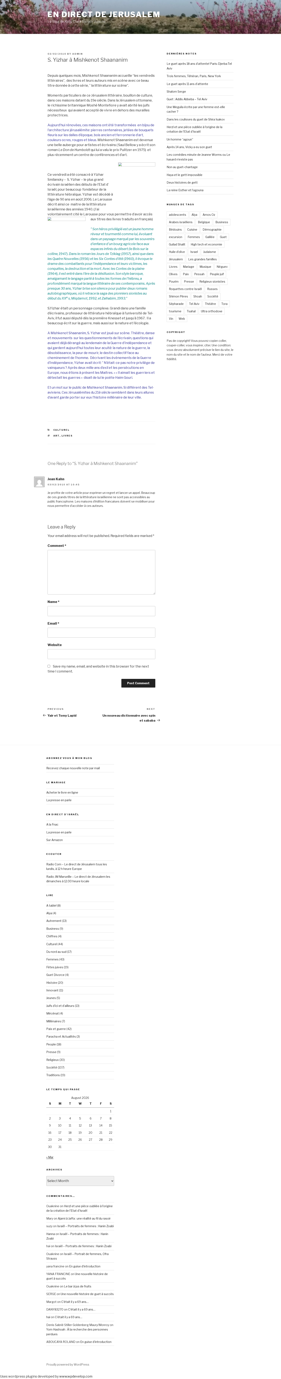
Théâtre (210, 304)
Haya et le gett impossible (184, 175)
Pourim (174, 281)
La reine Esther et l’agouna (185, 190)
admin (77, 53)
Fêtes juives (54, 967)
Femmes (194, 237)
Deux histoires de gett (182, 182)
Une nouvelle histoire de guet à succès (87, 1294)
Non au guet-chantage (182, 167)
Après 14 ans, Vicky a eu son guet (189, 147)
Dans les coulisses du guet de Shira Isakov (196, 119)
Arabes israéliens (181, 222)
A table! (51, 905)
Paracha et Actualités (61, 1036)
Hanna (50, 1234)
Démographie (212, 229)
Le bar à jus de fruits (77, 1286)
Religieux (52, 1060)
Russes (212, 289)
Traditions (53, 1075)
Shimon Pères (178, 296)
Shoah (197, 296)
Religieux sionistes (212, 281)
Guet (223, 237)
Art (56, 435)
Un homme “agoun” (180, 139)
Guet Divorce (55, 975)
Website (55, 645)
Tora (224, 304)
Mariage (188, 266)
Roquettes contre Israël (185, 289)
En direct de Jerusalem (104, 14)
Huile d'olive (177, 252)
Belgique (204, 222)
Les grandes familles (202, 259)
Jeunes (51, 998)
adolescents (177, 214)
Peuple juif (217, 274)
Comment (57, 546)
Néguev (222, 266)
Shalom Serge (176, 91)
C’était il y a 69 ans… (75, 1302)
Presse (189, 281)
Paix (186, 274)
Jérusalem (176, 259)
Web (182, 318)
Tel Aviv (194, 304)
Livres (67, 435)
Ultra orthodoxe (211, 311)
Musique (205, 266)
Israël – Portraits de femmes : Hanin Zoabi (85, 1226)
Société (212, 296)
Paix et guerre (56, 1029)
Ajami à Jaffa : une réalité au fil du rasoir (84, 1218)
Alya (194, 214)
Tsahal (191, 311)
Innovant (52, 990)
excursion (175, 237)
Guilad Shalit (177, 244)
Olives (173, 274)
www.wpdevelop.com (75, 1376)
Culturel (61, 429)
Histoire (51, 982)
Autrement (54, 920)
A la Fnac (52, 824)
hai (48, 1317)
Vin (171, 318)
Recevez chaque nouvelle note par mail (73, 768)
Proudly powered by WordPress (67, 1364)
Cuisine (192, 229)
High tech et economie (206, 244)
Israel (194, 252)
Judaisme (209, 252)
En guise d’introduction (84, 1266)
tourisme (175, 311)
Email (53, 623)
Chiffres (51, 936)
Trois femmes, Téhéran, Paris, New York (194, 76)
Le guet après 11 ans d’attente (187, 84)
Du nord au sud (56, 951)
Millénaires (53, 1021)
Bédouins (175, 229)
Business (221, 222)
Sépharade (176, 304)
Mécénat (52, 1013)
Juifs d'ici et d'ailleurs (60, 1005)
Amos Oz (209, 214)
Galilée (210, 237)
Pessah (199, 274)
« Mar (49, 1157)
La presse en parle (59, 800)
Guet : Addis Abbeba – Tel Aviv (187, 99)
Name (53, 602)
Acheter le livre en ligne (62, 792)
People (51, 1044)
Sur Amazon (54, 840)
